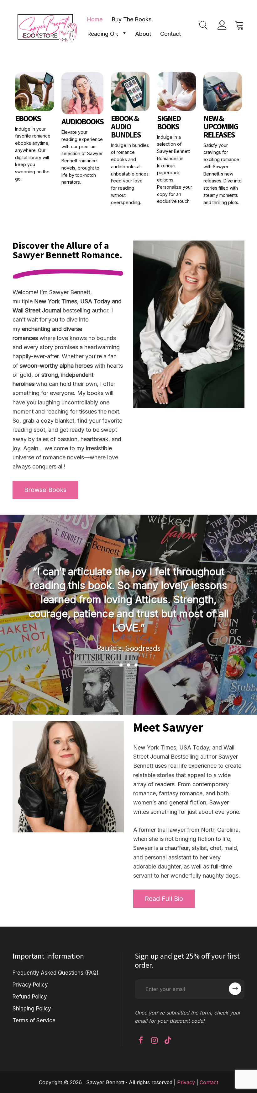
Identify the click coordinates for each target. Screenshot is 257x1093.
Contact (170, 33)
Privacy (186, 1082)
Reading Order (106, 33)
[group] (128, 608)
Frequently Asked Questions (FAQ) (55, 973)
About (143, 33)
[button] (124, 33)
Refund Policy (30, 996)
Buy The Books (131, 19)
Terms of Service (34, 1020)
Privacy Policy (30, 985)
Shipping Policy (32, 1008)
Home (94, 19)
